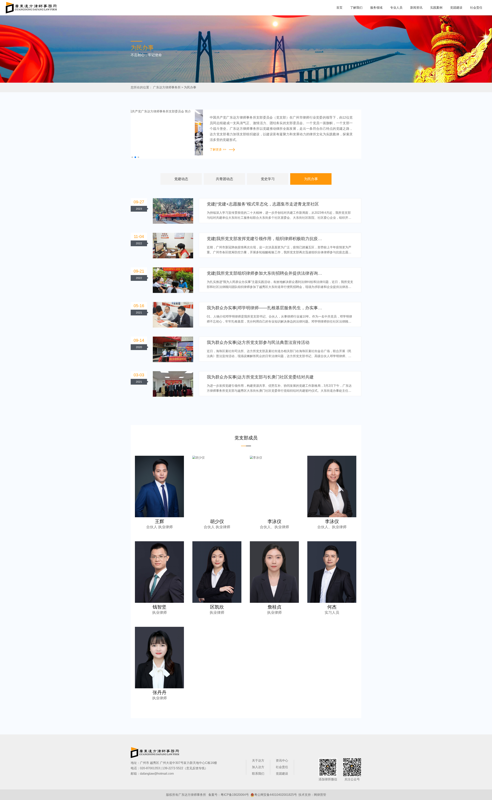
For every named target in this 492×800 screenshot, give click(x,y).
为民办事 (190, 87)
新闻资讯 (416, 7)
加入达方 (258, 767)
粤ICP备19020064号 (235, 794)
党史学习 (268, 179)
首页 (339, 7)
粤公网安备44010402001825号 (275, 794)
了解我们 (356, 7)
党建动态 (181, 179)
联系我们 (258, 773)
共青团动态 (224, 179)
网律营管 (320, 794)
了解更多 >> (218, 149)
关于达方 (258, 760)
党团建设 (456, 7)
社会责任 (476, 7)
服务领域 (376, 7)
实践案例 (436, 7)
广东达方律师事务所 (167, 87)
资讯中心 (282, 760)
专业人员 (396, 7)
